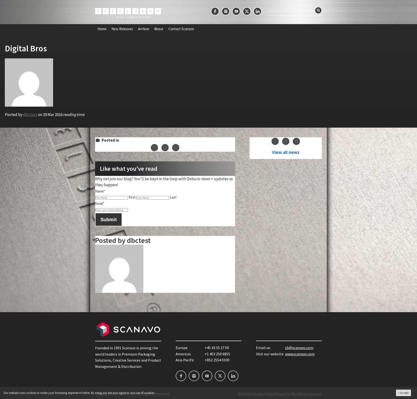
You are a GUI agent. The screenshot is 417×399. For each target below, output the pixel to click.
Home (102, 29)
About (159, 29)
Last (173, 197)
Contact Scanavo (181, 29)
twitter (246, 11)
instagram (225, 11)
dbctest (30, 114)
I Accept (403, 393)
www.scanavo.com (300, 353)
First (132, 197)
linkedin (257, 11)
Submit (108, 219)
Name (100, 191)
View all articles (285, 152)
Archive (144, 29)
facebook (215, 11)
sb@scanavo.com (299, 347)
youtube (236, 11)
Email (99, 203)
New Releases (122, 29)
